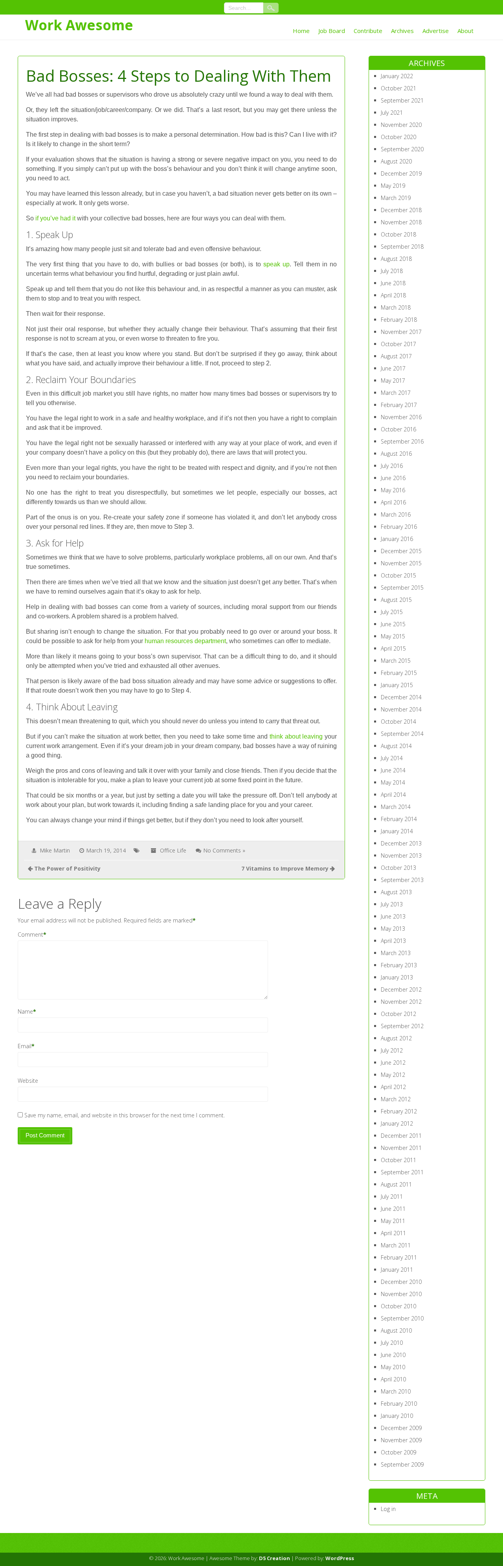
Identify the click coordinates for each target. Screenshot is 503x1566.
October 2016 (398, 429)
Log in (388, 1509)
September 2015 (402, 587)
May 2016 (393, 490)
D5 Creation (274, 1558)
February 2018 (399, 319)
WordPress (339, 1558)
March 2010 (396, 1391)
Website (28, 1080)
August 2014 (396, 746)
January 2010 (397, 1415)
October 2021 (398, 88)
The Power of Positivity (67, 868)
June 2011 (393, 1208)
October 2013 (398, 867)
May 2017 (393, 380)
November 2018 (401, 222)
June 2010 (393, 1355)
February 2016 (399, 526)
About (465, 31)
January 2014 (397, 831)
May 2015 (393, 636)
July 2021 (392, 112)
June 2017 (393, 368)
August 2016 (396, 453)
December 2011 (401, 1135)
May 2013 (393, 928)
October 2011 (398, 1160)
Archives (402, 31)
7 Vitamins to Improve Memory (285, 868)
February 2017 (399, 405)
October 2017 (398, 344)
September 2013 (402, 880)
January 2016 (397, 539)
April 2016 (393, 502)
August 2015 (396, 599)
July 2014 (392, 758)
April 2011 (393, 1233)
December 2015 (401, 551)
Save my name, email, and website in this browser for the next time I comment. (124, 1115)
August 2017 (396, 356)
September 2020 (402, 149)
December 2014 (401, 697)
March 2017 (396, 392)
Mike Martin (55, 850)
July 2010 (392, 1342)
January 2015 (397, 685)
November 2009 (401, 1440)
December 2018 (401, 210)
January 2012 (397, 1123)
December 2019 (401, 173)
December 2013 (401, 843)
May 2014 (393, 782)
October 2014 (398, 721)
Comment (30, 934)
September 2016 (402, 441)
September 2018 (402, 246)
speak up (276, 264)
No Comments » (224, 850)
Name (25, 1011)
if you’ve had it (55, 218)
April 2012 (393, 1087)
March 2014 (396, 807)
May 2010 (393, 1367)
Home (301, 31)
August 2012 (396, 1038)
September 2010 (402, 1318)
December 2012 (401, 989)
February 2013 (399, 965)
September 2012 (402, 1026)
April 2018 (393, 295)
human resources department (185, 641)
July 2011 (392, 1196)
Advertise (435, 31)
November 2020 (401, 124)
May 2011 (393, 1221)
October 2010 (398, 1306)
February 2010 (399, 1403)
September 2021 (402, 100)
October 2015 (398, 575)
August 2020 (396, 161)
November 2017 (401, 332)
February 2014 (399, 819)
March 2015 (396, 660)
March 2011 (396, 1245)
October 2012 (398, 1014)
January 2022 (397, 76)
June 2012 (393, 1062)
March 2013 (396, 953)
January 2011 (397, 1269)
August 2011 (396, 1184)
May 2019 (393, 185)
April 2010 (393, 1379)
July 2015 (392, 612)
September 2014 (402, 733)
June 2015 (393, 624)
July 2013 (392, 904)
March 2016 (396, 514)
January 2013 (397, 977)
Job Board (331, 31)
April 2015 (393, 648)
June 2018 (393, 283)
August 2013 (396, 892)
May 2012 (393, 1074)
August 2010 (396, 1330)
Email (24, 1046)
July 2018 (392, 271)
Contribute (368, 31)
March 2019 (396, 198)
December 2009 (401, 1428)
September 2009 (402, 1464)
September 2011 (402, 1172)
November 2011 (401, 1148)
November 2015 (401, 563)
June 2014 (393, 770)
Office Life (173, 850)
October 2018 (398, 234)
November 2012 (401, 1001)
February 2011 (399, 1257)
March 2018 (396, 307)
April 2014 (393, 794)
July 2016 (392, 465)
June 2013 (393, 916)
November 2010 (401, 1294)
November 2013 (401, 855)
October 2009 (398, 1452)
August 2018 (396, 258)
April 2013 (393, 940)
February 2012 (399, 1111)
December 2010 (401, 1281)
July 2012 (392, 1050)
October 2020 (398, 137)
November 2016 (401, 417)
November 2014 (401, 709)
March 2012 (396, 1099)
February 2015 (399, 673)
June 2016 (393, 478)
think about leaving (296, 736)
